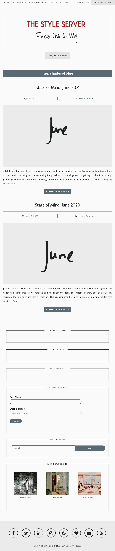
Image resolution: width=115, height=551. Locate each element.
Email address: (17, 408)
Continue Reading (56, 191)
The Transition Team (81, 2)
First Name (15, 397)
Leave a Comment (86, 98)
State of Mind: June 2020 (57, 205)
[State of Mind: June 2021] (57, 136)
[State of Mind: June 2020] (57, 253)
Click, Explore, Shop (57, 55)
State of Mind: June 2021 (57, 87)
